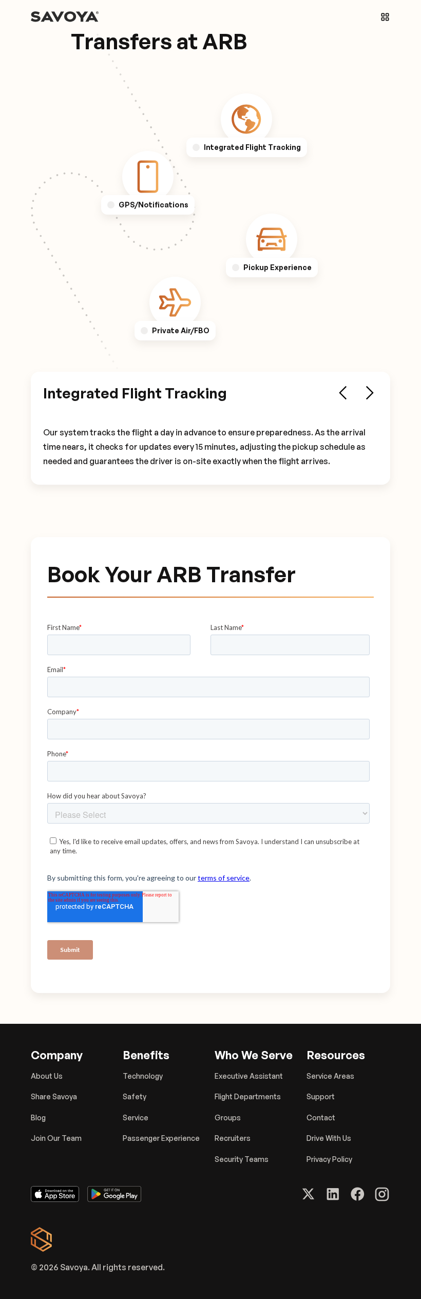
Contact (321, 1117)
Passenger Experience (161, 1138)
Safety (134, 1096)
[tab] (246, 119)
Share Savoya (54, 1096)
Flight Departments (248, 1096)
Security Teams (242, 1159)
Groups (228, 1117)
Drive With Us (329, 1138)
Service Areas (330, 1076)
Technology (143, 1076)
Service (135, 1117)
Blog (38, 1117)
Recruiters (233, 1138)
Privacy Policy (329, 1159)
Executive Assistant (249, 1076)
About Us (47, 1076)
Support (321, 1096)
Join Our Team (56, 1138)
